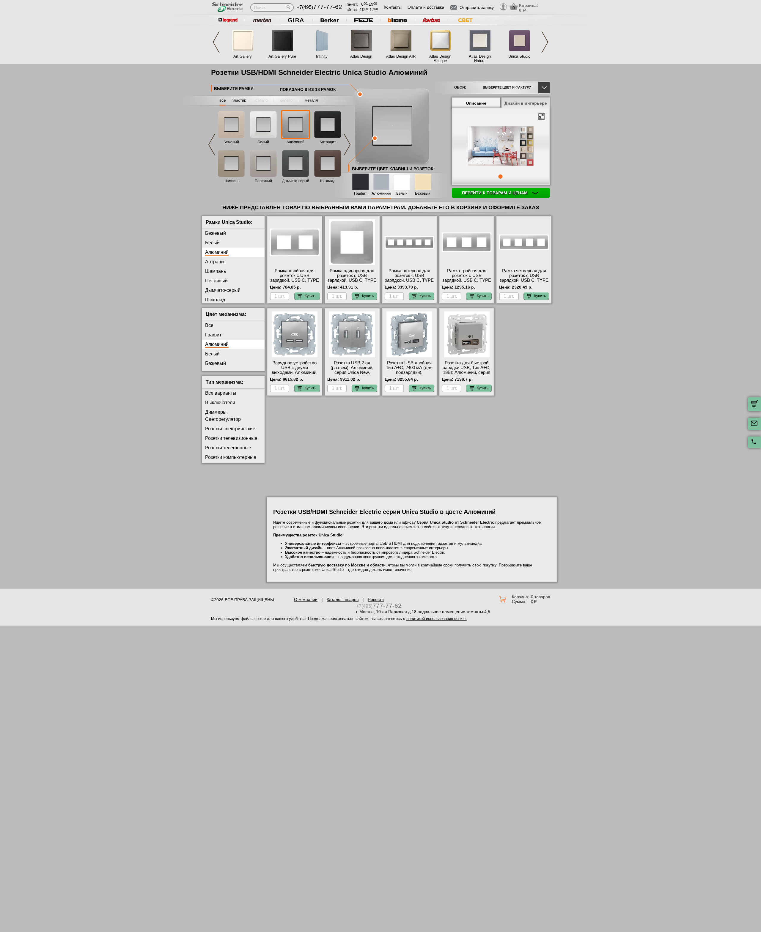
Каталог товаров (343, 599)
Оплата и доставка (426, 7)
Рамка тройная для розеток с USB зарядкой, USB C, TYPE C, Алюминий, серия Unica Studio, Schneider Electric (466, 282)
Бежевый (231, 142)
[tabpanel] (500, 146)
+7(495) (319, 7)
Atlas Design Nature (480, 58)
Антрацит (328, 142)
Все (209, 325)
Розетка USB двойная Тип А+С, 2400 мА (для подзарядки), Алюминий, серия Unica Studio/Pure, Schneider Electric (409, 374)
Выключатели (220, 402)
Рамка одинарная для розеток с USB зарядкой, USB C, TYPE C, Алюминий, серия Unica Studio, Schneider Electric (352, 282)
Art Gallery (242, 56)
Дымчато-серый (295, 181)
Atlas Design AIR (401, 56)
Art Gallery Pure (282, 56)
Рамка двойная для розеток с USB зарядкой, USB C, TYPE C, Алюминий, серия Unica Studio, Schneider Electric (294, 282)
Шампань (231, 181)
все (222, 100)
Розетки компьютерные (230, 457)
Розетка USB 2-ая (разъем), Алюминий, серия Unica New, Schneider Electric (352, 370)
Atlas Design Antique (440, 58)
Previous (216, 42)
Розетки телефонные (228, 447)
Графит (360, 193)
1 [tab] (500, 177)
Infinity (322, 56)
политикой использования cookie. (436, 618)
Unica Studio (519, 56)
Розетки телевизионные (231, 438)
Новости (376, 599)
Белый (263, 142)
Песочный (263, 181)
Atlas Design (361, 56)
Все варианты (220, 393)
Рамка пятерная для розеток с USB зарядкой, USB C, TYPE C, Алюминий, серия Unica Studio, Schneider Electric (409, 282)
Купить (310, 296)
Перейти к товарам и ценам (495, 193)
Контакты (393, 7)
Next (544, 42)
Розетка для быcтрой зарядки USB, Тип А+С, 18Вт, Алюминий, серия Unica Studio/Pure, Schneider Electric (466, 372)
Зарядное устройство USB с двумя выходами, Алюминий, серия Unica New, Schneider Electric (294, 372)
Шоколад (327, 181)
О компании (305, 599)
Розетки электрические (230, 428)
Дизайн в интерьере (525, 103)
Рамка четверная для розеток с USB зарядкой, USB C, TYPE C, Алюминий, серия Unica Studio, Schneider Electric (524, 282)
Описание (476, 103)
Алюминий (295, 142)
